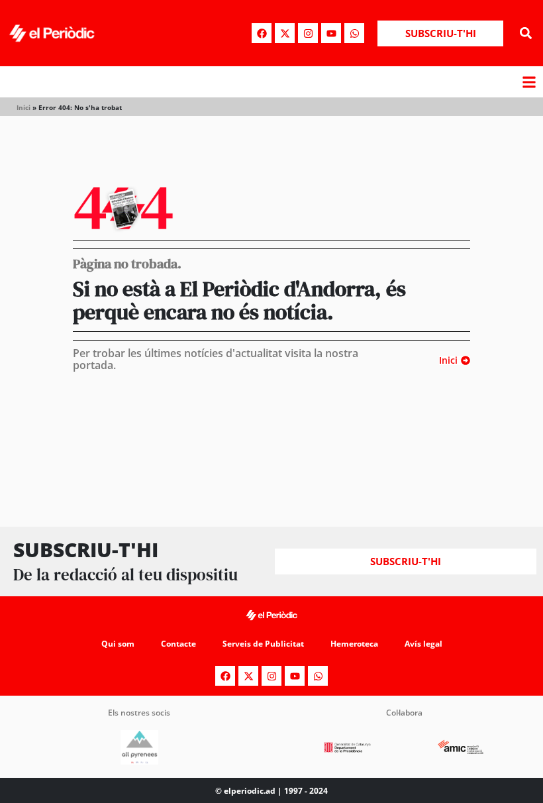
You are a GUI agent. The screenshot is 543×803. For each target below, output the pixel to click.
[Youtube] (331, 33)
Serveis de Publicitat (263, 643)
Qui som (117, 643)
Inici (23, 107)
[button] (525, 33)
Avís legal (423, 643)
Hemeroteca (354, 643)
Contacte (178, 643)
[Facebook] (262, 33)
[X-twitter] (285, 33)
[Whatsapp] (354, 33)
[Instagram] (308, 33)
